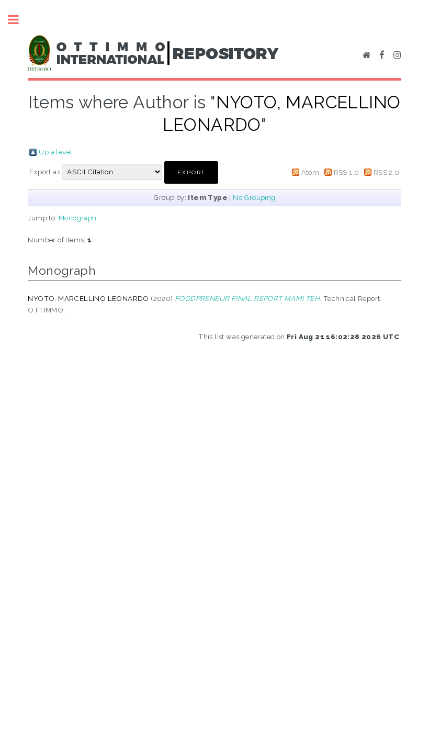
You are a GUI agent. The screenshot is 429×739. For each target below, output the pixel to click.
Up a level (55, 152)
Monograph (78, 218)
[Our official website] (366, 55)
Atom (310, 172)
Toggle (19, 19)
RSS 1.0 (346, 172)
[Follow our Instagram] (397, 55)
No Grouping (254, 197)
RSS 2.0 (387, 172)
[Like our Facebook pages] (382, 55)
